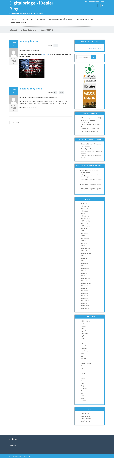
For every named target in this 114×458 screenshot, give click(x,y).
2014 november (85, 308)
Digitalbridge (85, 351)
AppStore (84, 336)
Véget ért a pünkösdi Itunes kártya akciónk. (91, 152)
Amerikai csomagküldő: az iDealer (61, 19)
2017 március (85, 238)
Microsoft (84, 388)
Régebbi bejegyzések (18, 22)
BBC (82, 341)
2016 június (84, 261)
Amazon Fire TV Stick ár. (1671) (90, 129)
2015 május (84, 293)
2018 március (85, 216)
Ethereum (84, 358)
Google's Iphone (86, 363)
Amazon (83, 326)
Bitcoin (83, 343)
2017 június (84, 231)
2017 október (85, 223)
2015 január (84, 303)
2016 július (84, 258)
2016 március (85, 268)
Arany (82, 338)
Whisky (83, 398)
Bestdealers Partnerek (85, 19)
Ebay (55, 92)
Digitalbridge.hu (27, 19)
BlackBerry (84, 348)
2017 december (85, 218)
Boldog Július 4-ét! (29, 41)
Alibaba (83, 323)
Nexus (83, 391)
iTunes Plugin (99, 48)
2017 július (84, 228)
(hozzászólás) (86, 418)
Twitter (83, 396)
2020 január (84, 203)
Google (83, 361)
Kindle (82, 383)
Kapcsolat (41, 19)
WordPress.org (85, 421)
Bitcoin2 (83, 346)
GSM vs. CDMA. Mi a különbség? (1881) (91, 125)
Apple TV (83, 331)
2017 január (84, 243)
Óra (82, 393)
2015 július (84, 288)
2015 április (84, 296)
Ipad (82, 371)
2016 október (85, 251)
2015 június (84, 291)
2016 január (84, 273)
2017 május (84, 233)
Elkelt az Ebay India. (30, 88)
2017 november (85, 221)
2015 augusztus (86, 286)
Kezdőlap (14, 19)
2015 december (85, 276)
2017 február (85, 241)
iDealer (61, 92)
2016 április (84, 266)
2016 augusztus (86, 256)
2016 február (85, 271)
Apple (82, 328)
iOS (82, 368)
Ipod (82, 376)
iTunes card (84, 381)
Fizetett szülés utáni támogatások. (91, 144)
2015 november (85, 278)
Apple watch (84, 333)
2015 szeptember (86, 283)
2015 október (85, 281)
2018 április (84, 213)
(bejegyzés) (85, 416)
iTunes (83, 378)
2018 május (84, 211)
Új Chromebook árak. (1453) (89, 131)
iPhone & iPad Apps (91, 48)
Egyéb (56, 45)
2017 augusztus (86, 226)
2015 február (85, 301)
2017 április (84, 236)
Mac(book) (84, 386)
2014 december (85, 306)
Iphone (83, 373)
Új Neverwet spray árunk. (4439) (91, 118)
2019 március (85, 206)
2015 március (85, 298)
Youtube (83, 401)
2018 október (85, 208)
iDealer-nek (45, 54)
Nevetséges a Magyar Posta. (89, 149)
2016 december (85, 246)
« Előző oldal (15, 123)
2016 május (84, 263)
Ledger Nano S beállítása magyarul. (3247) (88, 121)
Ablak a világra (85, 321)
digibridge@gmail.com (96, 1)
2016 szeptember (86, 253)
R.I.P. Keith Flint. (85, 146)
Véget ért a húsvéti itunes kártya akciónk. (91, 156)
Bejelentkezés (85, 413)
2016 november (85, 248)
